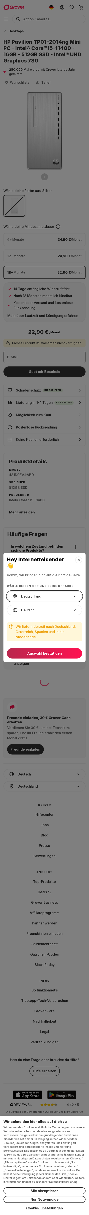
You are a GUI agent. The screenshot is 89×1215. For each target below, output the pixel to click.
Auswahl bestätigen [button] (44, 653)
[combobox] (44, 596)
